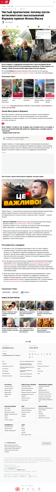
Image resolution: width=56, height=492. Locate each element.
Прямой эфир (8, 390)
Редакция (4, 363)
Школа (40, 411)
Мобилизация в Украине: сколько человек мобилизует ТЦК (45, 399)
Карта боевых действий (27, 388)
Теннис (23, 430)
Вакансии (40, 363)
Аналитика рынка (9, 426)
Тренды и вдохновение (10, 430)
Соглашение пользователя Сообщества (26, 371)
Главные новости (9, 386)
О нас (3, 361)
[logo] (6, 2)
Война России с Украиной (29, 384)
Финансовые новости (10, 412)
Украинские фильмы (26, 410)
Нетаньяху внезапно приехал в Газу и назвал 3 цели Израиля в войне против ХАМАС (27, 106)
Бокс (23, 426)
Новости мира (10, 6)
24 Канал (4, 6)
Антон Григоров (9, 22)
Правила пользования (7, 375)
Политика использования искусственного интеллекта (26, 364)
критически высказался (13, 281)
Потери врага (25, 400)
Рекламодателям (6, 373)
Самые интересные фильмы (28, 408)
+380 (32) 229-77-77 (12, 468)
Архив (39, 368)
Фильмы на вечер (26, 412)
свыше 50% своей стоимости (23, 223)
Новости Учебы (42, 406)
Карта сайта (40, 371)
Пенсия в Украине (9, 419)
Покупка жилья (8, 428)
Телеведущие (5, 371)
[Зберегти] (49, 26)
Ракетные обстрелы (26, 386)
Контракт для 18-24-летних (44, 394)
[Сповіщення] (54, 2)
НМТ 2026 (40, 413)
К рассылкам (46, 443)
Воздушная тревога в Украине (29, 392)
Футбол (23, 428)
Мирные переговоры (27, 390)
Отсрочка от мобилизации (44, 396)
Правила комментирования (26, 373)
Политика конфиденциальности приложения (27, 368)
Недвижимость (9, 424)
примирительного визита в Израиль (23, 73)
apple (16, 476)
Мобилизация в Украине (45, 384)
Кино (23, 406)
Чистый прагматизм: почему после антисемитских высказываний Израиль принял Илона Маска (34, 6)
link (29, 354)
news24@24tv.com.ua (8, 348)
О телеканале (5, 368)
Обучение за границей (43, 417)
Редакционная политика (7, 366)
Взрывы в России (26, 398)
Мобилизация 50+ (42, 390)
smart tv (24, 476)
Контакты (40, 361)
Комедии (24, 414)
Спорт (23, 424)
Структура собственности (43, 366)
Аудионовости (8, 394)
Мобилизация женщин (43, 392)
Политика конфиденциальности (27, 361)
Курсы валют (8, 410)
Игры (39, 373)
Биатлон (24, 432)
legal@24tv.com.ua (21, 469)
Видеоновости (8, 392)
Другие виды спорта (26, 434)
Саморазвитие (41, 415)
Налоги (6, 417)
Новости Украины (9, 388)
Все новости (8, 384)
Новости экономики (10, 406)
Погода (6, 396)
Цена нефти (7, 408)
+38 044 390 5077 (33, 348)
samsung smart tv (33, 476)
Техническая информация (26, 376)
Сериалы (24, 416)
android (8, 476)
